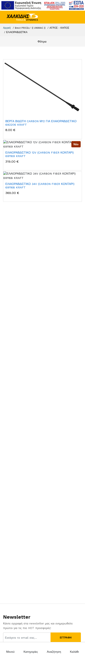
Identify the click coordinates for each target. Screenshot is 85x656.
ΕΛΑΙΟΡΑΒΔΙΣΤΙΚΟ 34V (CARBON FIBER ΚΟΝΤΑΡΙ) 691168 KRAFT (39, 185)
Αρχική (7, 27)
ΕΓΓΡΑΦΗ (66, 637)
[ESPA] (42, 5)
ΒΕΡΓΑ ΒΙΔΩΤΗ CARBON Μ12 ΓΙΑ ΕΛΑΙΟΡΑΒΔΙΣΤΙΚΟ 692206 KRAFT (41, 122)
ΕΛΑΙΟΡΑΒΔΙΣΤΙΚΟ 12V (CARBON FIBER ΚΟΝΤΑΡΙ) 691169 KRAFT (39, 154)
